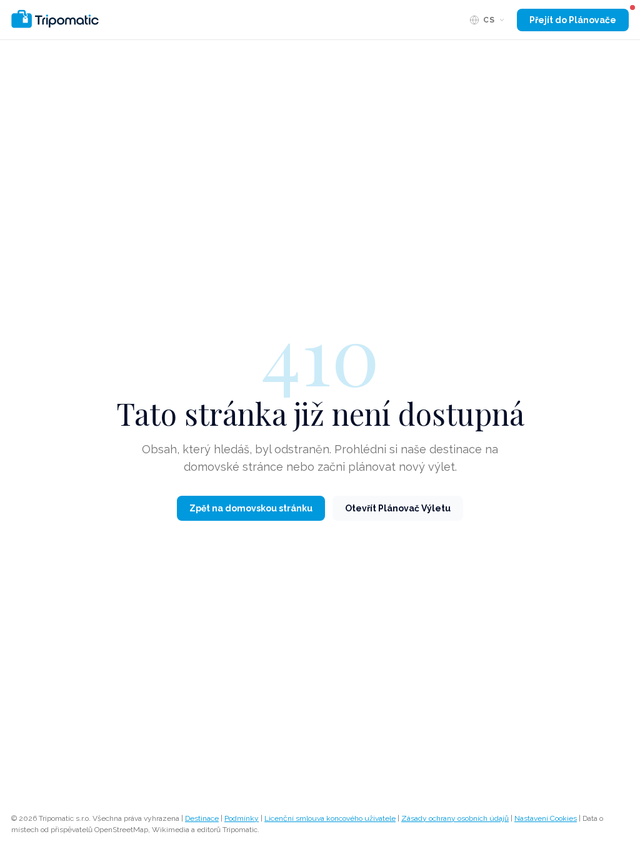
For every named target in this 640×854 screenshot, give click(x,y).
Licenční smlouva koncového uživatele (330, 818)
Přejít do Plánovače (572, 20)
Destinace (202, 818)
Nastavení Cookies (545, 818)
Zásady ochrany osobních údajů (455, 818)
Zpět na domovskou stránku (250, 508)
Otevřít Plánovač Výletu (398, 508)
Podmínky (241, 818)
